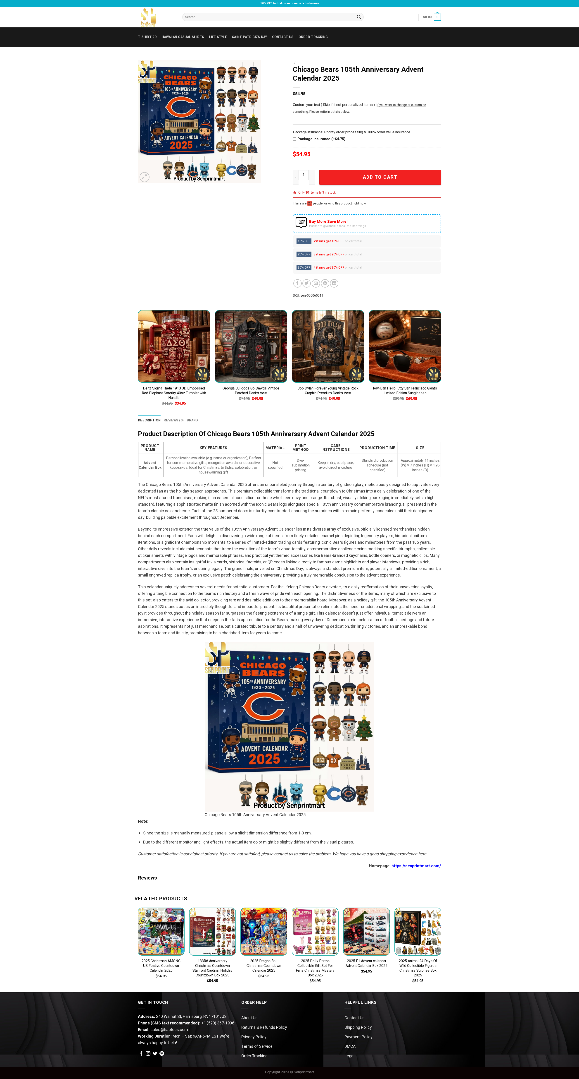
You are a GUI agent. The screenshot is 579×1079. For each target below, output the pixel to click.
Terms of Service (257, 1046)
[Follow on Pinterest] (161, 1053)
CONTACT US (283, 37)
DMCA (350, 1046)
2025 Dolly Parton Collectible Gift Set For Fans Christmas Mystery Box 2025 (315, 968)
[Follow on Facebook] (141, 1053)
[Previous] (138, 362)
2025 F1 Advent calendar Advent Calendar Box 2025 (366, 963)
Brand (192, 420)
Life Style (218, 37)
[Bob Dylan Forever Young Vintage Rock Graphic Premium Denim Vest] (328, 346)
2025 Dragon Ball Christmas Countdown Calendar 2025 (264, 966)
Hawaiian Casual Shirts (183, 37)
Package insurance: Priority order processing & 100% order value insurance (351, 132)
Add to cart (380, 177)
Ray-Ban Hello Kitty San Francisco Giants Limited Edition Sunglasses (405, 391)
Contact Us (354, 1018)
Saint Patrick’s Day (249, 37)
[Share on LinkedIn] (334, 283)
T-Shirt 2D (147, 37)
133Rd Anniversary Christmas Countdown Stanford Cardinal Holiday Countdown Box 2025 (212, 968)
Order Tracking (313, 37)
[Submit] (359, 17)
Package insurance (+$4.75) (321, 139)
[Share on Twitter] (306, 283)
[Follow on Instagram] (148, 1053)
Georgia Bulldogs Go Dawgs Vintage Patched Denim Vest (251, 391)
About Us (249, 1018)
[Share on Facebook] (297, 283)
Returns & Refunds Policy (264, 1027)
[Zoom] (144, 177)
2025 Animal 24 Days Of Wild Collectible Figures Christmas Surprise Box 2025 (418, 968)
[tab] (149, 420)
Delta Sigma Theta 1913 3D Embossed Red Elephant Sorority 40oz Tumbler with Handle (174, 393)
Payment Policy (358, 1037)
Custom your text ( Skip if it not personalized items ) (334, 105)
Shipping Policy (358, 1027)
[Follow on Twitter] (155, 1053)
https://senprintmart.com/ (416, 866)
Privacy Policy (253, 1037)
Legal (349, 1056)
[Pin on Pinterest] (325, 283)
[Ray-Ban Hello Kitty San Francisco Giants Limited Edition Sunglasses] (405, 346)
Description (149, 420)
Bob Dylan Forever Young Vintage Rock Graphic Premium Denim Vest (327, 391)
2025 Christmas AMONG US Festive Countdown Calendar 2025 (161, 966)
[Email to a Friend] (316, 283)
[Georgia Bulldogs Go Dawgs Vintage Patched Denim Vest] (251, 346)
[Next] (441, 362)
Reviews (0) (174, 420)
